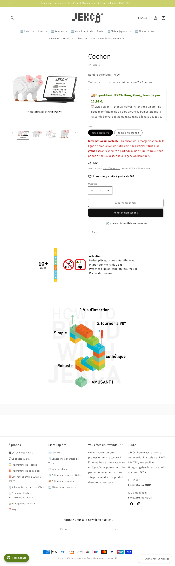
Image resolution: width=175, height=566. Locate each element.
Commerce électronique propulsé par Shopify (97, 558)
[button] (12, 18)
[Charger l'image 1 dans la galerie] (23, 133)
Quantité (92, 183)
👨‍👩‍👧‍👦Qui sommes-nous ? (21, 452)
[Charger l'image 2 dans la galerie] (37, 133)
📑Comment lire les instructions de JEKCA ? (22, 495)
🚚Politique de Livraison (22, 503)
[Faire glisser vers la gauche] (12, 133)
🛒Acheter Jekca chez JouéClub (26, 487)
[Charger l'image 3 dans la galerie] (51, 133)
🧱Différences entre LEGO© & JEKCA (25, 479)
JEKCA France (71, 558)
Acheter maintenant (126, 212)
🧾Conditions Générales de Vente (63, 461)
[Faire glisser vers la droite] (76, 133)
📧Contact (54, 452)
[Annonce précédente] (10, 3)
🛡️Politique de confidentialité (65, 475)
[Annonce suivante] (165, 3)
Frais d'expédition (111, 168)
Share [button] (95, 232)
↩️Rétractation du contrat (63, 487)
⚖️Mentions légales (59, 469)
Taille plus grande (128, 132)
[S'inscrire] (114, 529)
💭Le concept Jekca (20, 458)
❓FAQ (12, 509)
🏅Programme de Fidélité (23, 464)
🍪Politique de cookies (61, 481)
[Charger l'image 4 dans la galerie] (65, 133)
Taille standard (100, 132)
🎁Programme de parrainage (25, 470)
